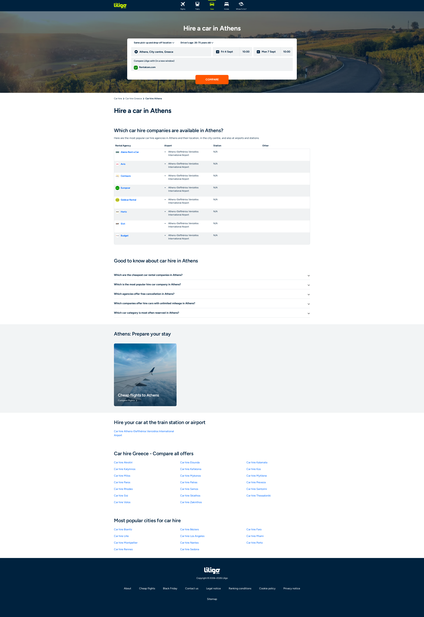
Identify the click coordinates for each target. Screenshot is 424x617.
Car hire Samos (189, 489)
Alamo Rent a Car (130, 152)
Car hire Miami (255, 536)
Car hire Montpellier (125, 542)
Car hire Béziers (189, 529)
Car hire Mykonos (190, 475)
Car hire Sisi (121, 495)
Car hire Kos (253, 469)
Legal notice (213, 588)
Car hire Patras (188, 482)
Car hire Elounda (190, 462)
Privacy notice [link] (291, 588)
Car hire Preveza (256, 482)
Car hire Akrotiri (123, 462)
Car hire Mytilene (256, 475)
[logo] (120, 5)
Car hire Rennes (123, 549)
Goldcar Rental (128, 199)
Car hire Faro (254, 529)
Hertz (124, 211)
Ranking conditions (240, 588)
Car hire (118, 98)
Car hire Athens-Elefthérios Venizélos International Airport (144, 433)
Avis (123, 164)
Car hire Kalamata (256, 462)
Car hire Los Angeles (192, 536)
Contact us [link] (191, 588)
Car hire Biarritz (123, 529)
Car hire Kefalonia (190, 469)
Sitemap (212, 599)
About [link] (127, 588)
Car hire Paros (122, 482)
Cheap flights (147, 588)
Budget (125, 235)
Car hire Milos (122, 475)
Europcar (125, 187)
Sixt (123, 223)
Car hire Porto (254, 542)
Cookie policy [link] (267, 588)
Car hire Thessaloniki (258, 495)
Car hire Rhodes (123, 489)
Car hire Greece (133, 98)
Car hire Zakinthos (191, 502)
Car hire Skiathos (190, 495)
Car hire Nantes (189, 542)
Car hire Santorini (256, 489)
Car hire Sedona (189, 549)
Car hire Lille (121, 536)
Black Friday (170, 588)
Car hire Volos (122, 502)
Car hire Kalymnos (124, 469)
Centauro (126, 176)
